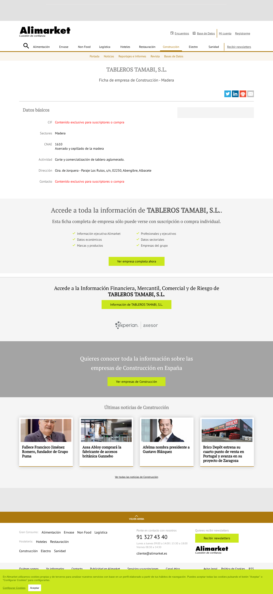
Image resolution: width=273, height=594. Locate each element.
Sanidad (214, 47)
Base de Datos (206, 33)
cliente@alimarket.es (151, 553)
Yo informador (55, 569)
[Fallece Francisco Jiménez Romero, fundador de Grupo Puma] (46, 442)
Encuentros (182, 33)
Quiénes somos (29, 569)
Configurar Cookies (14, 587)
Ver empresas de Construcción (136, 382)
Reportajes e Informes (132, 56)
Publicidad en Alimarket (105, 569)
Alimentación (41, 47)
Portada (94, 56)
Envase (63, 47)
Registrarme (242, 33)
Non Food (84, 47)
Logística (104, 47)
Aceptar (34, 587)
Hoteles (125, 47)
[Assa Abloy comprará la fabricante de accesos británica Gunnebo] (106, 442)
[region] (136, 581)
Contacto (77, 569)
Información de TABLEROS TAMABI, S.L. (136, 304)
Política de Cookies (233, 569)
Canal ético (173, 569)
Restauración (147, 47)
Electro (193, 47)
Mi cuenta (225, 33)
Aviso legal (210, 569)
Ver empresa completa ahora (136, 261)
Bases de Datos (173, 56)
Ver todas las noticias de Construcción (136, 477)
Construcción (171, 47)
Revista (155, 56)
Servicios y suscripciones (142, 569)
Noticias (109, 56)
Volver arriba (136, 518)
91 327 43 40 (151, 536)
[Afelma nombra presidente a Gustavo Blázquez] (167, 442)
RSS (251, 569)
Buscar (26, 45)
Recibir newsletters (239, 47)
